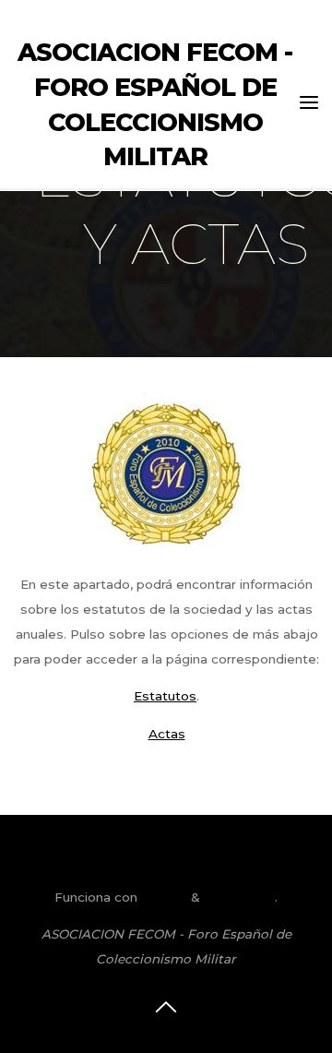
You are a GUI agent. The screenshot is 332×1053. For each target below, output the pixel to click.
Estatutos (165, 695)
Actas (166, 732)
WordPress (239, 897)
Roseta (162, 897)
